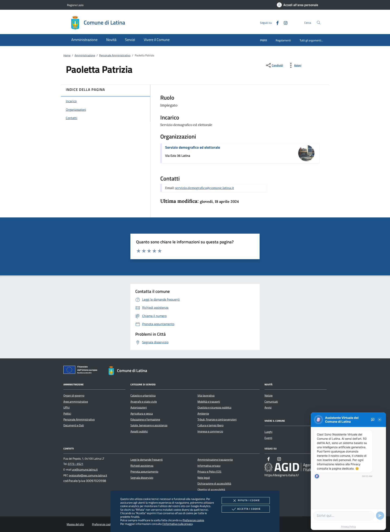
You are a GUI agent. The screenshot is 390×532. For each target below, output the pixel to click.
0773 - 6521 (75, 464)
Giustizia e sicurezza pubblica (214, 407)
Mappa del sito (75, 524)
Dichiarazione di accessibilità (214, 483)
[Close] (380, 420)
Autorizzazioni (138, 407)
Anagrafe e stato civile (143, 401)
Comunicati (271, 401)
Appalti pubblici (139, 431)
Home (66, 55)
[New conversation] (373, 420)
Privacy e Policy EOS (209, 471)
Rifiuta (249, 500)
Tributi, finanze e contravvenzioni (217, 419)
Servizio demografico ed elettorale (192, 147)
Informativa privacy (209, 465)
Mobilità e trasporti (208, 401)
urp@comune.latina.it (85, 469)
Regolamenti (283, 40)
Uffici (66, 407)
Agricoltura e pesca (141, 413)
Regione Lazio (75, 5)
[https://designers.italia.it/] (295, 467)
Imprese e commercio (210, 431)
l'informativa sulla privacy (177, 524)
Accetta (249, 509)
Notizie (268, 395)
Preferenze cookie (193, 520)
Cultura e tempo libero (210, 425)
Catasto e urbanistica (143, 395)
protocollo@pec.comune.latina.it (88, 475)
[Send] (380, 516)
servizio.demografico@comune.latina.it (204, 188)
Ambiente (203, 413)
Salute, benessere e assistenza (148, 425)
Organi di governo (73, 395)
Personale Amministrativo (114, 55)
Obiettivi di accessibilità (211, 489)
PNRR (263, 40)
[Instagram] (284, 22)
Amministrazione (85, 55)
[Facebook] (276, 22)
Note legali (203, 477)
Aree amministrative (75, 401)
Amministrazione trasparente (215, 459)
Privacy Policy (348, 526)
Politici (67, 413)
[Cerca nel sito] (318, 22)
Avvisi (268, 407)
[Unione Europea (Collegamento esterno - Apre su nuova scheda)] (81, 370)
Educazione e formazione (145, 419)
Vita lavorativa (205, 395)
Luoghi (268, 432)
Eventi (268, 438)
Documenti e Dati (73, 425)
